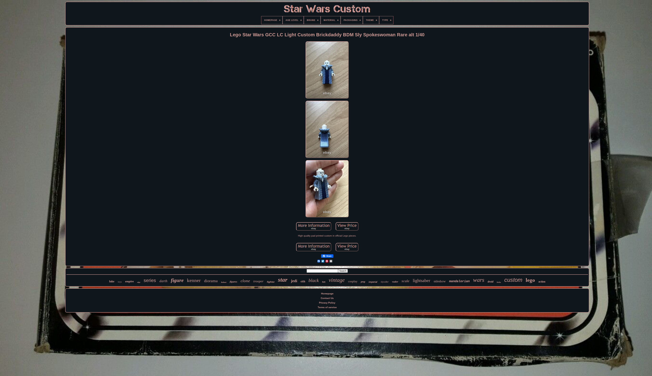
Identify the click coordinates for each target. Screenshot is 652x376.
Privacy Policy (327, 302)
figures (233, 281)
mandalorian (459, 281)
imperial (373, 282)
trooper (258, 281)
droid (490, 281)
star (282, 279)
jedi (294, 281)
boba (499, 282)
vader (395, 281)
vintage (337, 280)
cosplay (352, 281)
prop (363, 281)
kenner (194, 280)
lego (530, 280)
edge (138, 282)
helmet (223, 282)
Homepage (327, 293)
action (541, 281)
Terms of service (327, 307)
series (150, 280)
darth (163, 281)
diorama (211, 281)
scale (405, 281)
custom (513, 280)
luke (111, 281)
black (314, 280)
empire (129, 281)
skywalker (385, 282)
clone (245, 280)
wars (478, 280)
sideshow (440, 281)
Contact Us (327, 298)
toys (120, 281)
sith (303, 281)
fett (323, 282)
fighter (271, 281)
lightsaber (421, 280)
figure (177, 280)
